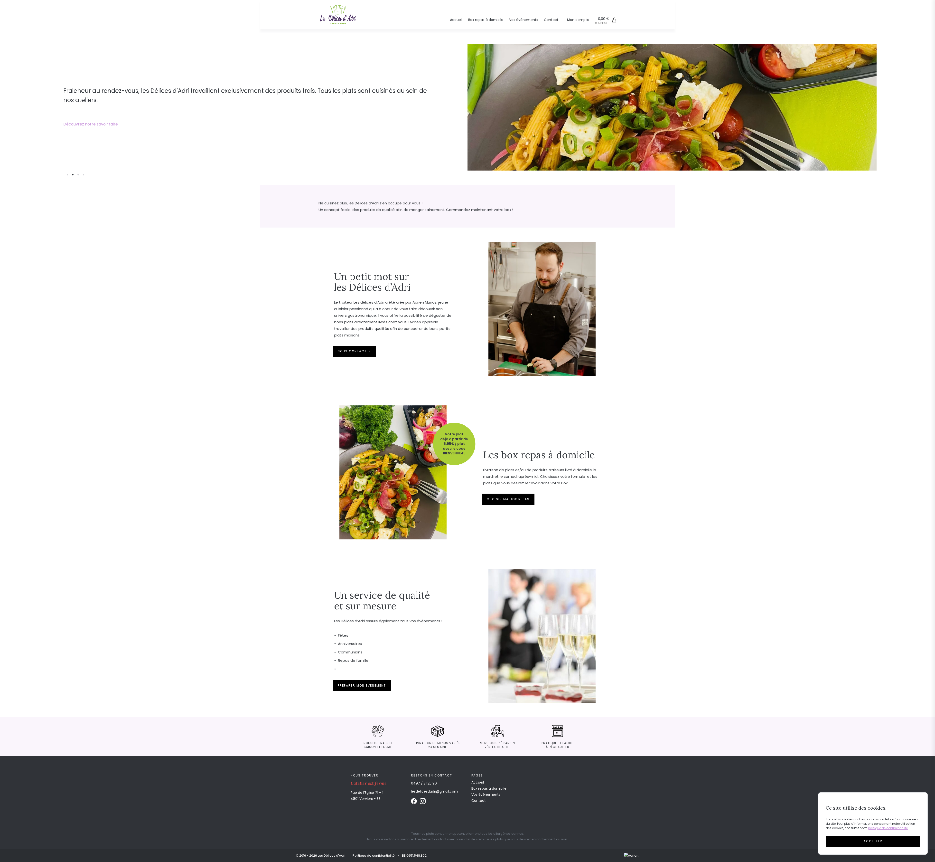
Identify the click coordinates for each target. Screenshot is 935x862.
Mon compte (578, 20)
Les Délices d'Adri (337, 14)
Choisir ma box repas (508, 499)
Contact (551, 20)
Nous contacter (354, 351)
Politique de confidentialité (374, 855)
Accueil (456, 20)
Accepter (873, 841)
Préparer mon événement (88, 119)
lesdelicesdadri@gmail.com (434, 791)
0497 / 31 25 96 (424, 783)
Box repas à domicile (485, 20)
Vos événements (523, 20)
